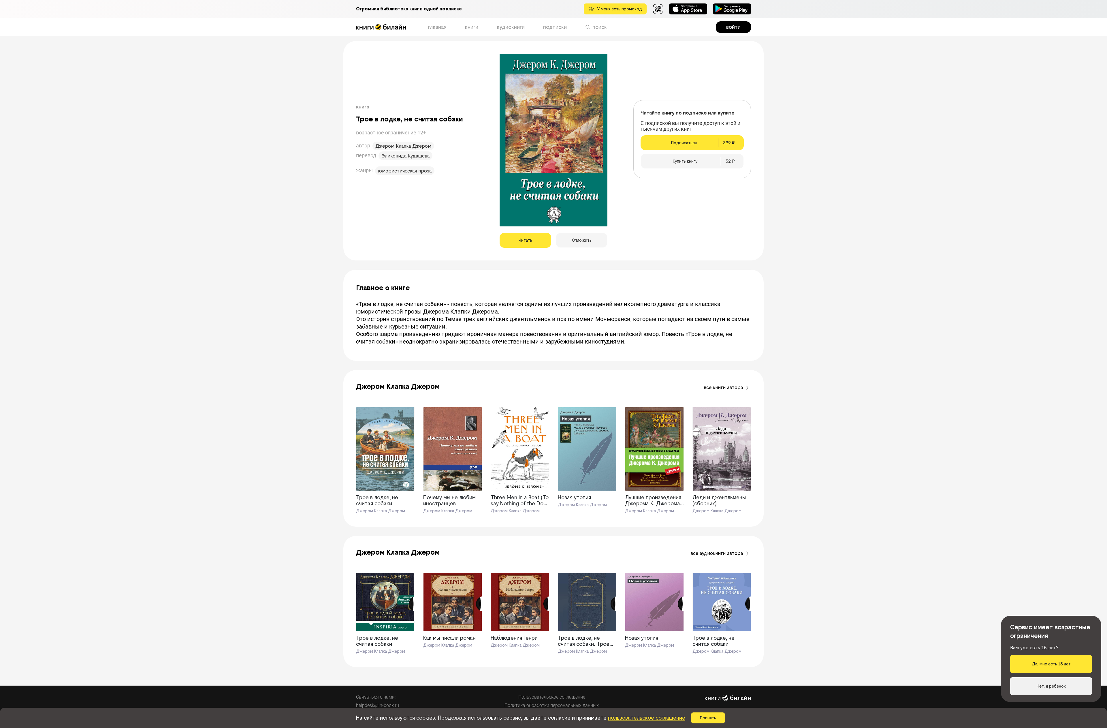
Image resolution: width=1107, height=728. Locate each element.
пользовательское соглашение (646, 718)
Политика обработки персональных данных (551, 705)
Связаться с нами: (376, 697)
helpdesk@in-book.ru (377, 705)
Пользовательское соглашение (551, 697)
